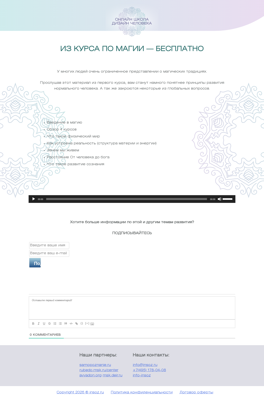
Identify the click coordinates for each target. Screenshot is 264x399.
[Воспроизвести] (34, 199)
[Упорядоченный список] (55, 323)
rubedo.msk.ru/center (98, 370)
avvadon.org (90, 375)
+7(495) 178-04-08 (149, 370)
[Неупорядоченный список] (60, 323)
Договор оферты (196, 392)
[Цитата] (65, 323)
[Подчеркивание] (44, 323)
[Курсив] (38, 323)
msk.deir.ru (112, 375)
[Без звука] (219, 199)
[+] (87, 323)
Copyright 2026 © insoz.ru (80, 392)
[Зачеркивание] (49, 323)
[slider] (228, 198)
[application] (132, 199)
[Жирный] (33, 323)
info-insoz (142, 375)
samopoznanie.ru (95, 365)
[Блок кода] (71, 323)
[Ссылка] (76, 323)
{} (82, 323)
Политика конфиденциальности (142, 392)
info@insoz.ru (145, 365)
